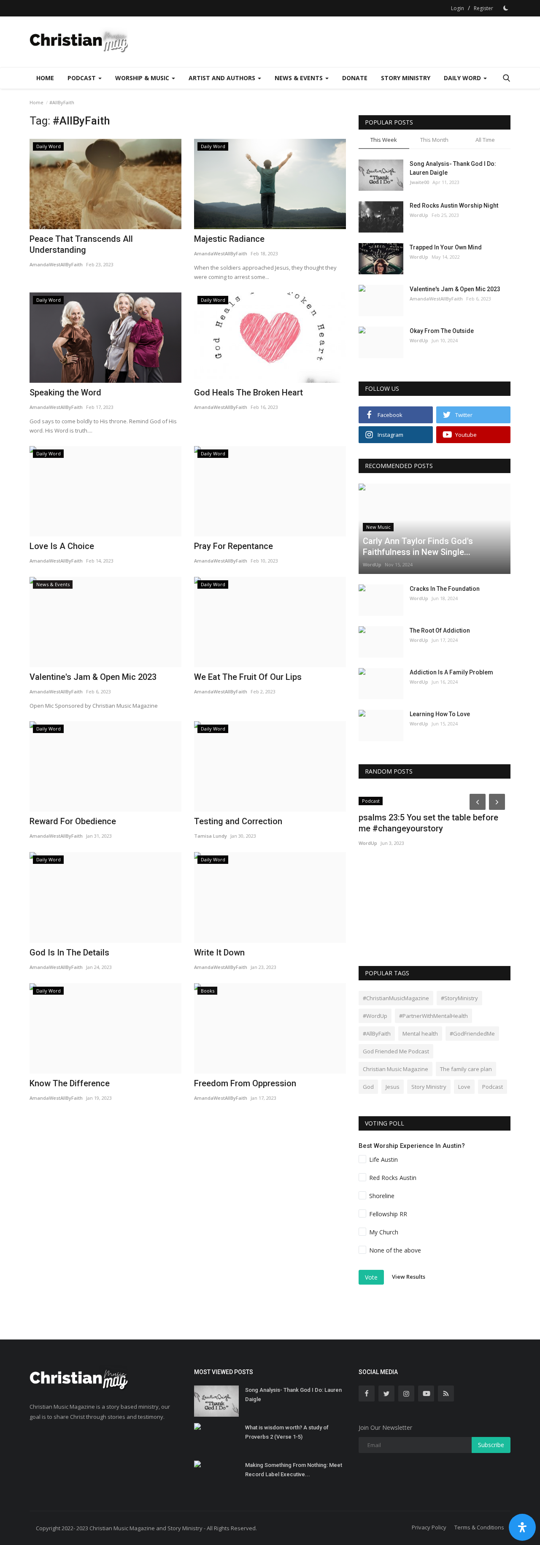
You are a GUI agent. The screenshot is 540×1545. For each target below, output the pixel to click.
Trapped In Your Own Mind (446, 247)
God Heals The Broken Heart (248, 392)
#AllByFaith (377, 1033)
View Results (408, 1277)
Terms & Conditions (479, 1527)
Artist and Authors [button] (223, 78)
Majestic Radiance (229, 239)
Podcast (492, 1086)
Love (464, 1086)
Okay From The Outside (442, 330)
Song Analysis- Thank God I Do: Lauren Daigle (453, 168)
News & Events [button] (299, 78)
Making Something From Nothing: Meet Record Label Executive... (293, 1469)
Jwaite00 (419, 182)
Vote (371, 1277)
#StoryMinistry (459, 998)
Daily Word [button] (463, 78)
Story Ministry (405, 78)
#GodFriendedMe (472, 1033)
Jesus (393, 1086)
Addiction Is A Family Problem (451, 672)
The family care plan (466, 1069)
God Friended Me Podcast (396, 1051)
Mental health (420, 1033)
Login (457, 8)
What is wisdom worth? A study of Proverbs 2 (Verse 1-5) (287, 1432)
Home (45, 78)
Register (483, 8)
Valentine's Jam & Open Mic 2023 (455, 289)
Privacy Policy (429, 1527)
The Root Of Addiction (440, 630)
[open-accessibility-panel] (522, 1527)
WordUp (419, 215)
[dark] (505, 8)
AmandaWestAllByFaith (56, 264)
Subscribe (491, 1445)
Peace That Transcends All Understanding (81, 244)
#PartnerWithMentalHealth (433, 1016)
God (368, 1086)
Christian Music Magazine (395, 1069)
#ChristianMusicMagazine (396, 998)
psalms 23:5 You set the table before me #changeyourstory (428, 822)
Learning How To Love (440, 714)
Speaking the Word (65, 392)
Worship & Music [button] (143, 78)
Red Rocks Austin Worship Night (454, 205)
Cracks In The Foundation (445, 588)
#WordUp (375, 1016)
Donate (354, 78)
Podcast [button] (82, 78)
